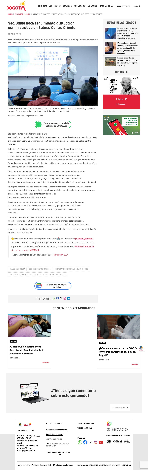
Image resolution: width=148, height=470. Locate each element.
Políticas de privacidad (41, 465)
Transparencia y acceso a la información (57, 444)
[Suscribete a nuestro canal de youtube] (101, 442)
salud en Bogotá (17, 269)
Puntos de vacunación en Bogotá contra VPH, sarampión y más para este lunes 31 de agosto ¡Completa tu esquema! (127, 33)
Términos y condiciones (63, 465)
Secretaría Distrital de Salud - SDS (71, 269)
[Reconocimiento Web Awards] (127, 441)
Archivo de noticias (54, 439)
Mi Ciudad (19, 14)
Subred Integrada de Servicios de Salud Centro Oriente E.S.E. (38, 274)
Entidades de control (54, 434)
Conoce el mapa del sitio (56, 429)
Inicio (10, 14)
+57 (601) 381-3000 (28, 436)
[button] (54, 299)
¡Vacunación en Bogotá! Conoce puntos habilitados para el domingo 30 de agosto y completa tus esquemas (127, 48)
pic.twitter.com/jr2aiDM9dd (25, 250)
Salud (27, 14)
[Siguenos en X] (90, 442)
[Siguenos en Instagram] (96, 442)
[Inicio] (16, 6)
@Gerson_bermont (83, 238)
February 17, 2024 (60, 254)
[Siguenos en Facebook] (80, 442)
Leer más (45, 363)
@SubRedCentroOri (84, 246)
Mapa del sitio (24, 465)
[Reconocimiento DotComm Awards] (117, 441)
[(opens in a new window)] (65, 299)
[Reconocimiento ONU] (108, 441)
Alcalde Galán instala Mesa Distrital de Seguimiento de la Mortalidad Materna (27, 350)
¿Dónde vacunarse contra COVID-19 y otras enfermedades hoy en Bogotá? (118, 352)
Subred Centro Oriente (40, 269)
